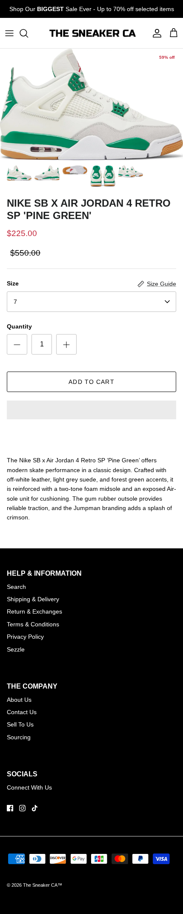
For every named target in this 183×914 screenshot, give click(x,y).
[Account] (155, 33)
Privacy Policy (25, 636)
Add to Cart (91, 381)
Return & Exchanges (34, 611)
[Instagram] (22, 808)
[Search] (28, 33)
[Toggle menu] (9, 33)
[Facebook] (10, 808)
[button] (91, 411)
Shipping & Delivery (33, 599)
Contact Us (22, 712)
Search (16, 586)
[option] (91, 104)
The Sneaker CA (40, 885)
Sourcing (19, 737)
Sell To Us (20, 724)
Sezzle (16, 649)
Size (13, 283)
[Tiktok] (34, 808)
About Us (19, 699)
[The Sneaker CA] (91, 33)
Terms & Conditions (33, 624)
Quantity (19, 326)
